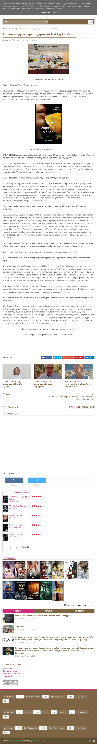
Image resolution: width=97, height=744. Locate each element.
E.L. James (13, 508)
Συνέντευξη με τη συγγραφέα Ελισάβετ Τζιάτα (13, 384)
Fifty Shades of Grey (17, 506)
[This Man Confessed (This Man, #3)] (5, 531)
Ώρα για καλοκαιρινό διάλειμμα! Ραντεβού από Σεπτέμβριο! (43, 615)
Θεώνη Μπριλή (14, 501)
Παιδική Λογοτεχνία (56, 728)
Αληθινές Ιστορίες (33, 696)
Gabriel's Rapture (15, 535)
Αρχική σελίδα (9, 668)
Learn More (45, 12)
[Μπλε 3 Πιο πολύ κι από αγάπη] (46, 599)
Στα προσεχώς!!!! (9, 558)
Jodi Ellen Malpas (15, 527)
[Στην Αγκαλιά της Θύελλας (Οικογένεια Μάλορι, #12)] (83, 578)
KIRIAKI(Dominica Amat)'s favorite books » (79, 605)
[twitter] (90, 741)
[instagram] (94, 741)
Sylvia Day (13, 518)
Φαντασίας (80, 728)
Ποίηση (45, 712)
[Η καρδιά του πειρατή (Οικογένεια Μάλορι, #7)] (21, 578)
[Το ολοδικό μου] (58, 600)
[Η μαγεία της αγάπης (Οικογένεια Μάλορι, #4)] (9, 578)
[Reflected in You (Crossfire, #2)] (5, 521)
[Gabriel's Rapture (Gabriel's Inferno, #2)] (5, 540)
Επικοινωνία (8, 676)
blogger (73, 407)
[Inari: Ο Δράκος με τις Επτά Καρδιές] (9, 599)
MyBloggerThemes (39, 741)
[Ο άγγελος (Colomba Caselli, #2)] (33, 599)
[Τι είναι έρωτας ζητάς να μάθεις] (5, 502)
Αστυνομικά (8, 712)
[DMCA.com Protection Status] (10, 685)
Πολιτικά (63, 712)
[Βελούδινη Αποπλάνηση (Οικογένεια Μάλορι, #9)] (46, 578)
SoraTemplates (16, 741)
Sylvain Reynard (15, 537)
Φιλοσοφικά (82, 712)
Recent (18, 611)
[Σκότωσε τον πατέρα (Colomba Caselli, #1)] (21, 599)
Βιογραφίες (81, 696)
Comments (79, 611)
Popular (48, 611)
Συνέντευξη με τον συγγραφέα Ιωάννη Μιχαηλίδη (43, 384)
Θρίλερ (28, 712)
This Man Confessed (17, 525)
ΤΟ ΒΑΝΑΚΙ (20, 626)
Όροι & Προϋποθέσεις (11, 674)
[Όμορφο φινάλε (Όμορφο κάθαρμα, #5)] (70, 579)
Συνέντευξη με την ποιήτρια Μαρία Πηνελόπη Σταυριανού (78, 384)
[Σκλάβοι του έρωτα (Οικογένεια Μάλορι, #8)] (33, 578)
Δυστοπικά (8, 728)
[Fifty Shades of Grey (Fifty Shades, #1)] (5, 512)
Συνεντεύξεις (14, 29)
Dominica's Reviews (22, 493)
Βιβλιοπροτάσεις (57, 696)
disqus (81, 407)
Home (5, 29)
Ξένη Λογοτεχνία (30, 728)
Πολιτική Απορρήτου (11, 671)
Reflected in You (15, 516)
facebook (90, 407)
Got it (55, 12)
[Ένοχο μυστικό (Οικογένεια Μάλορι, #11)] (58, 578)
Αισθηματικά (9, 696)
